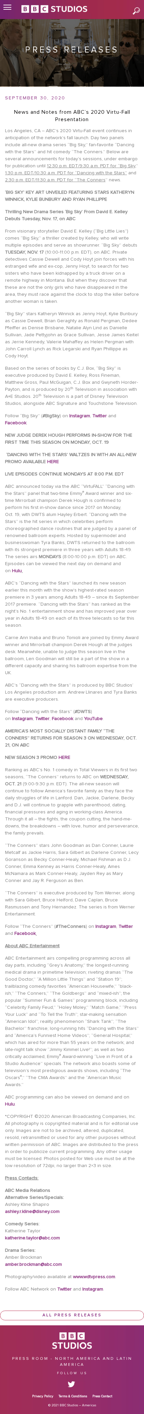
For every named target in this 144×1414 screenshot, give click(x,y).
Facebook (15, 423)
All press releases (72, 1315)
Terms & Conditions (73, 1396)
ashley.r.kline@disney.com (32, 1211)
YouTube (93, 718)
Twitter (99, 416)
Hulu (16, 570)
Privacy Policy (42, 1396)
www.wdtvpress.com (93, 1276)
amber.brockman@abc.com (33, 1264)
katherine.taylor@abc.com (32, 1238)
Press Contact (102, 1396)
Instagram (79, 416)
